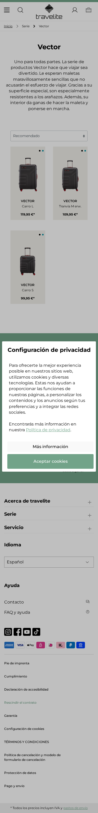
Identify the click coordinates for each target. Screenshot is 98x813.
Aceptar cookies (50, 461)
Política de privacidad (48, 429)
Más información (50, 446)
